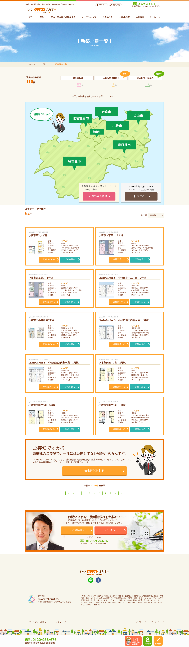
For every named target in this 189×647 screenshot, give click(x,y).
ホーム (32, 64)
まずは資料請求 (77, 530)
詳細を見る (70, 259)
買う (45, 64)
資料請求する (49, 259)
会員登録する (94, 471)
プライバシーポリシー (38, 622)
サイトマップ (59, 622)
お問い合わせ (110, 530)
